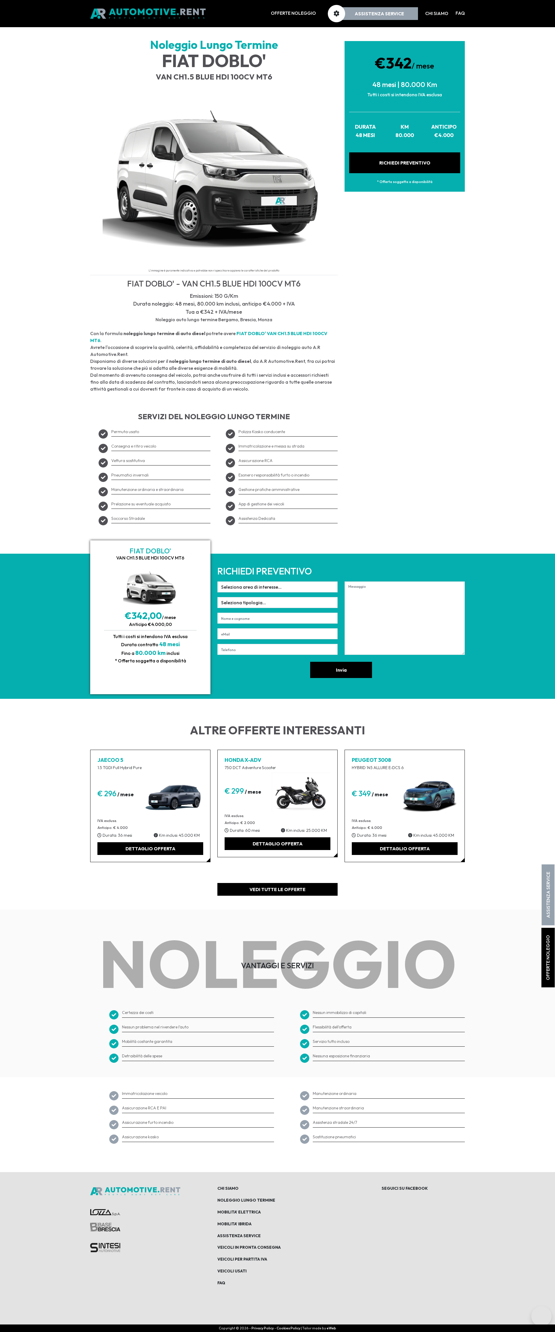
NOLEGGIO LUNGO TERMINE (246, 1200)
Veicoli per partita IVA (242, 1259)
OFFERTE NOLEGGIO (293, 13)
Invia (341, 670)
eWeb (331, 1328)
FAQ (460, 13)
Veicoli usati (232, 1271)
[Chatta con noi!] (541, 1318)
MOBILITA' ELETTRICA (239, 1212)
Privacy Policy (262, 1328)
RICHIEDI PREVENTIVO (404, 163)
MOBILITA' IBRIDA (234, 1223)
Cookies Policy (288, 1328)
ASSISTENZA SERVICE (548, 895)
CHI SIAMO (227, 1188)
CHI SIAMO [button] (436, 13)
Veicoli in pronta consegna (249, 1247)
